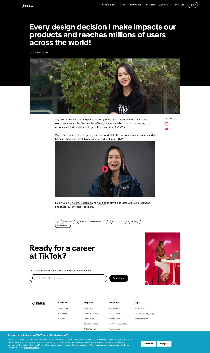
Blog (177, 5)
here (90, 207)
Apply (193, 5)
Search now (119, 278)
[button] (105, 86)
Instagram (86, 203)
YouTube (101, 203)
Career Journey (118, 222)
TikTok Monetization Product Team (92, 222)
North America (63, 226)
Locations (150, 5)
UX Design (135, 222)
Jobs (183, 5)
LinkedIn (74, 203)
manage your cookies (107, 345)
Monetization (68, 222)
